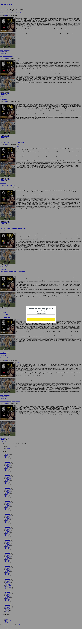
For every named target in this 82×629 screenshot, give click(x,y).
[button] (41, 310)
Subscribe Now (41, 319)
